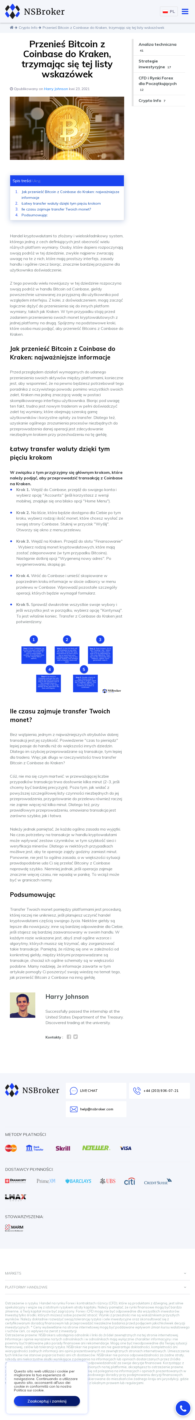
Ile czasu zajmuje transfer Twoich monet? (56, 209)
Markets (13, 1273)
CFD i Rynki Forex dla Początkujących (158, 83)
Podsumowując (34, 215)
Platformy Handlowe (26, 1287)
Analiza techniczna (157, 47)
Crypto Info (28, 27)
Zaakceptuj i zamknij (47, 1401)
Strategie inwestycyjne (155, 63)
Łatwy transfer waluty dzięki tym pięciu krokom (61, 203)
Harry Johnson (56, 89)
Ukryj (36, 181)
